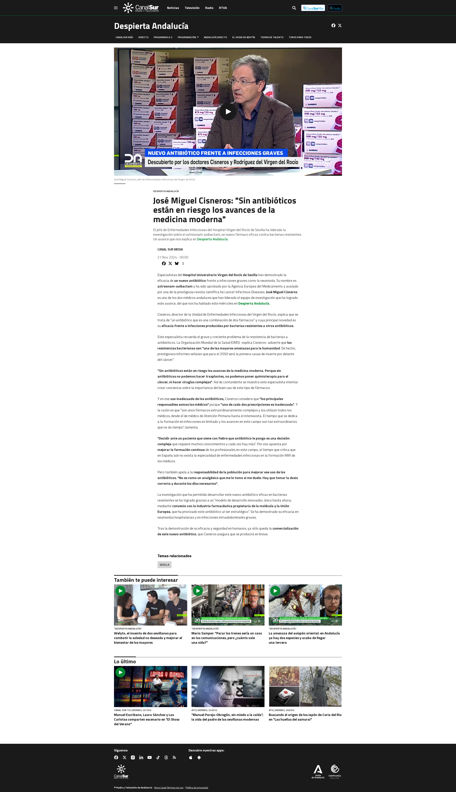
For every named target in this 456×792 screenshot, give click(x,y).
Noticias (173, 8)
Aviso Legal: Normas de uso (168, 787)
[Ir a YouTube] (150, 757)
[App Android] (200, 757)
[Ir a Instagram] (133, 757)
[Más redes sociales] (183, 263)
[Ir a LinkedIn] (142, 757)
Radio (209, 8)
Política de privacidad (197, 787)
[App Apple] (191, 757)
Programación (187, 37)
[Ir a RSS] (175, 757)
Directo (143, 37)
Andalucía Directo (215, 37)
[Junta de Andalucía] (318, 772)
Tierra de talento (271, 37)
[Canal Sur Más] (313, 8)
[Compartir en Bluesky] (177, 263)
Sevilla (164, 565)
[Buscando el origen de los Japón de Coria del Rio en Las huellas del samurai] (305, 686)
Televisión (192, 8)
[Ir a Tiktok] (159, 757)
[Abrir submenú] (198, 37)
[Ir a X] (340, 25)
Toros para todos (300, 37)
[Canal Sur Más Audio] (335, 8)
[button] (228, 112)
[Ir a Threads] (167, 757)
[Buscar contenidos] (294, 8)
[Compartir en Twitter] (170, 263)
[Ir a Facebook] (333, 25)
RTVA (223, 8)
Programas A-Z (163, 37)
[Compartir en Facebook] (164, 263)
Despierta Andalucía (212, 239)
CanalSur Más (124, 37)
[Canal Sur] (141, 7)
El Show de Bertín (243, 37)
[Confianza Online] (335, 772)
